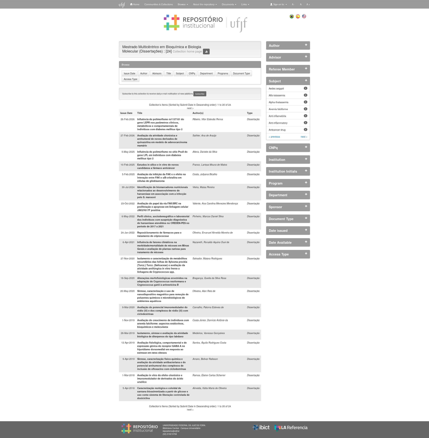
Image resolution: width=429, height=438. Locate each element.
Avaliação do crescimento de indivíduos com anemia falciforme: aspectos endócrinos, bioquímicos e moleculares (163, 323)
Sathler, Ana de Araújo (204, 135)
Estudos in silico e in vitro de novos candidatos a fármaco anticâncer (158, 166)
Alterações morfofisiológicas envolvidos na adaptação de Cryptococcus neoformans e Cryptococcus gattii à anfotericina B (162, 281)
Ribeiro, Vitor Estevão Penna (208, 119)
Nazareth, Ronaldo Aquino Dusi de (211, 242)
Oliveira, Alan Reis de (204, 291)
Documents (228, 4)
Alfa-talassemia (277, 95)
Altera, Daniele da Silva (205, 151)
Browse (182, 4)
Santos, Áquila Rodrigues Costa (209, 342)
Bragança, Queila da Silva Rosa (209, 278)
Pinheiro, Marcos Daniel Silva (208, 216)
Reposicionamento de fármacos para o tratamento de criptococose (159, 234)
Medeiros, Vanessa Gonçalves (209, 333)
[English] (304, 16)
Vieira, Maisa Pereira (203, 187)
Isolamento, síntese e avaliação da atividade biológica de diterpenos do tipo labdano (162, 334)
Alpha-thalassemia (278, 102)
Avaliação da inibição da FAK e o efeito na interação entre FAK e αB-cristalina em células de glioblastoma (161, 177)
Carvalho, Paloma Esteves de (208, 307)
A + (308, 4)
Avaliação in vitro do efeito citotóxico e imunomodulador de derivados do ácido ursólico (160, 378)
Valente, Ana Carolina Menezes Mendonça (215, 203)
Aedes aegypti (276, 88)
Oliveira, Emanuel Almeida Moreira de (213, 232)
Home (135, 4)
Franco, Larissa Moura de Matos (210, 164)
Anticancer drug (277, 129)
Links (244, 4)
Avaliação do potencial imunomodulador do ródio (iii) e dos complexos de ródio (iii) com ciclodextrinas (162, 310)
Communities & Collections (158, 4)
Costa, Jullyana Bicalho (205, 174)
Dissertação (253, 119)
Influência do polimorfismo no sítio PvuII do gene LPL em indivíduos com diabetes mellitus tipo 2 (162, 155)
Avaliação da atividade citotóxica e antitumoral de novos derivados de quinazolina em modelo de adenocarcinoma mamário (162, 140)
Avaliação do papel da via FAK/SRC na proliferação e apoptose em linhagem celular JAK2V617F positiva (162, 207)
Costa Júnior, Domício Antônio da (210, 320)
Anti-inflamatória (277, 116)
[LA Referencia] (291, 427)
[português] (292, 16)
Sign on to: (278, 4)
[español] (298, 16)
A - (293, 4)
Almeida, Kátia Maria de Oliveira (210, 388)
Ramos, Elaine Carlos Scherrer (209, 375)
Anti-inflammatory (278, 122)
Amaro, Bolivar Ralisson (205, 358)
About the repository (204, 4)
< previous (274, 136)
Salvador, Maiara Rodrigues (207, 258)
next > (190, 108)
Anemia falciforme (278, 109)
